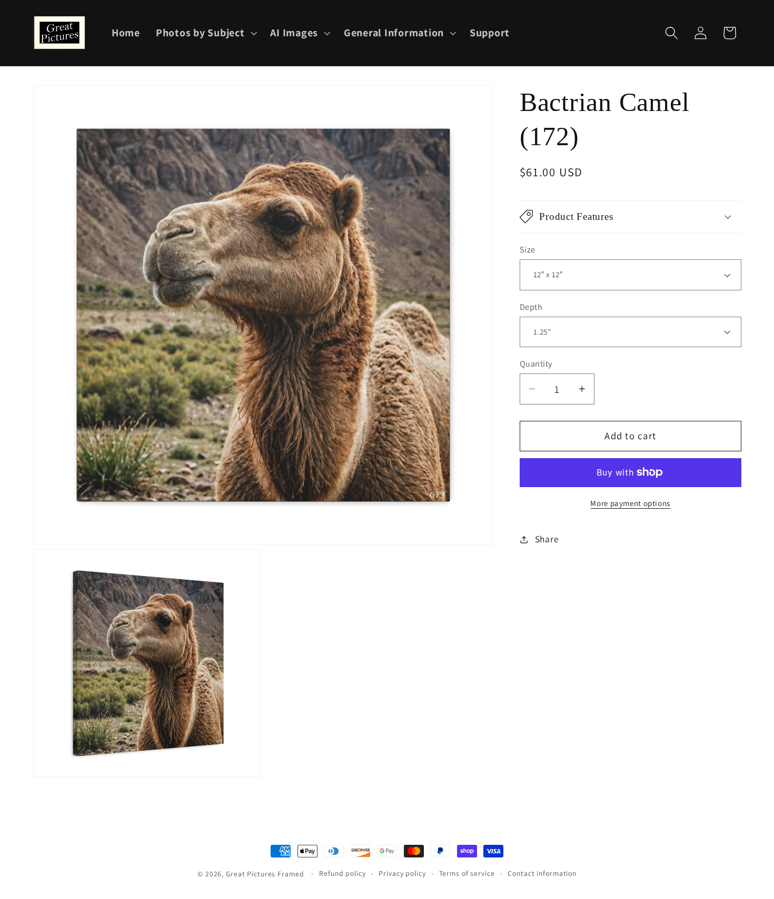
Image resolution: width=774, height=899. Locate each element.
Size (527, 249)
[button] (205, 32)
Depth (531, 306)
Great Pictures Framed (265, 873)
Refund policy (342, 873)
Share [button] (547, 539)
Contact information (542, 873)
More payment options (630, 503)
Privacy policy (402, 873)
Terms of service (467, 873)
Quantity (536, 363)
